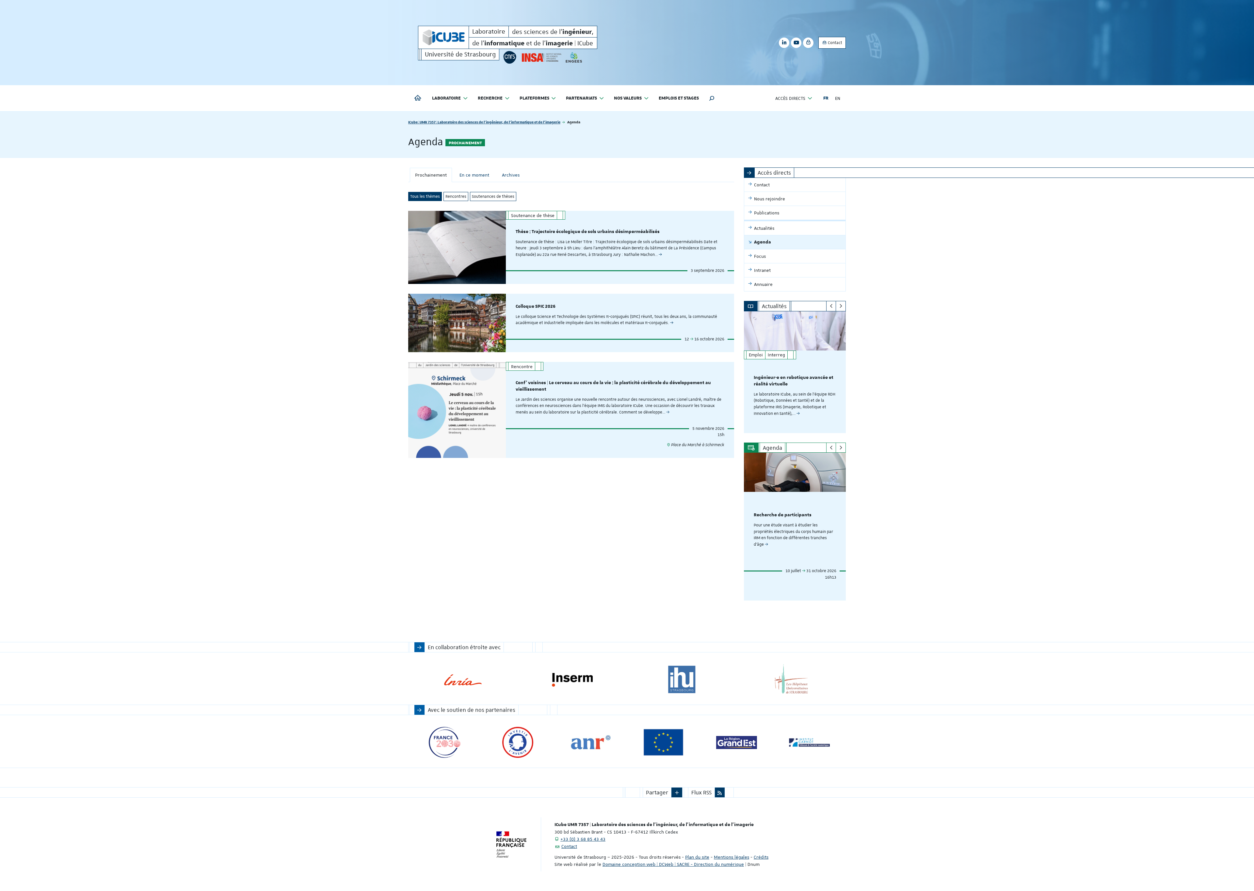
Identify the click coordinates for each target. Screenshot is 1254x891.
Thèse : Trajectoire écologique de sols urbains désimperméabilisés (588, 232)
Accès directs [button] (790, 98)
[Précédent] (831, 306)
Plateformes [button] (534, 98)
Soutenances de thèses (493, 196)
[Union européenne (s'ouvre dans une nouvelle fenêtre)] (663, 742)
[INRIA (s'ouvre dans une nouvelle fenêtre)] (463, 679)
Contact (834, 42)
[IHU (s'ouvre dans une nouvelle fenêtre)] (681, 679)
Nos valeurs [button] (628, 98)
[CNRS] (509, 57)
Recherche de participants (783, 515)
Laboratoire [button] (446, 98)
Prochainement (431, 175)
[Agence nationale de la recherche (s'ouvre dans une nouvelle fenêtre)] (590, 742)
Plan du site (697, 857)
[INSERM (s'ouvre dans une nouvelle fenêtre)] (572, 679)
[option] (795, 372)
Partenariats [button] (581, 98)
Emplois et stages (679, 98)
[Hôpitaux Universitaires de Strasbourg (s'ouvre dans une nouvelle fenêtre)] (791, 679)
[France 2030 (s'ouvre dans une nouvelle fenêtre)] (444, 742)
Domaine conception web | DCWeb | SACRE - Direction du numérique (673, 864)
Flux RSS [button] (701, 792)
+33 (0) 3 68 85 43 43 (582, 839)
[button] (712, 98)
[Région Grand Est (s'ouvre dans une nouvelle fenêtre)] (736, 742)
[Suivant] (841, 306)
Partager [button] (657, 792)
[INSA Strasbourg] (541, 57)
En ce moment (474, 175)
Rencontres (455, 196)
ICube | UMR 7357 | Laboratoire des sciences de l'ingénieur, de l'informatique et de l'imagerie (484, 122)
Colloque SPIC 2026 (535, 306)
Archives (511, 175)
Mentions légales (731, 857)
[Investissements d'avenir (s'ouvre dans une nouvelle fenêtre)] (517, 742)
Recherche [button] (490, 98)
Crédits (761, 857)
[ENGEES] (574, 57)
